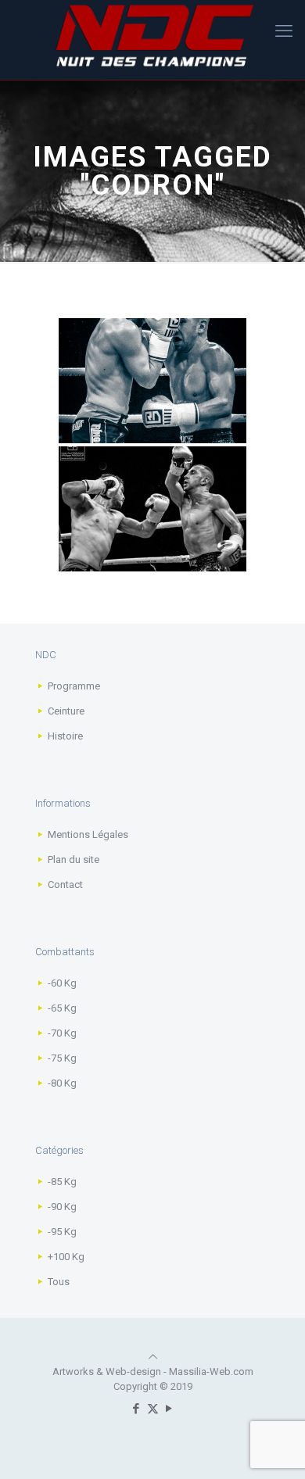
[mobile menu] (284, 31)
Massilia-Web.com (211, 1371)
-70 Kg (62, 1033)
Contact (65, 884)
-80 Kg (62, 1083)
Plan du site (73, 859)
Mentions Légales (88, 834)
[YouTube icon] (169, 1409)
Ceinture (66, 711)
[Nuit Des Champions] (152, 36)
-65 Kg (62, 1008)
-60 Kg (62, 983)
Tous (59, 1281)
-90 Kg (62, 1206)
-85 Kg (62, 1181)
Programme (74, 686)
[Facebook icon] (136, 1409)
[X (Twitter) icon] (153, 1409)
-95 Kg (62, 1231)
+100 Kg (66, 1256)
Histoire (65, 736)
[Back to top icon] (153, 1357)
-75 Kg (62, 1058)
